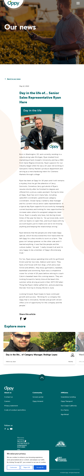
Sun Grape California (69, 406)
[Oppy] (14, 3)
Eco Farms (65, 410)
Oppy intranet (38, 401)
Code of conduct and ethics (15, 410)
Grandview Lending (68, 397)
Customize (13, 467)
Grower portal (38, 397)
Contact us (8, 397)
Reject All (27, 467)
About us (7, 393)
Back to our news (13, 79)
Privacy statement (11, 406)
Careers (7, 401)
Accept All (40, 467)
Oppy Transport (67, 401)
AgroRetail (65, 414)
